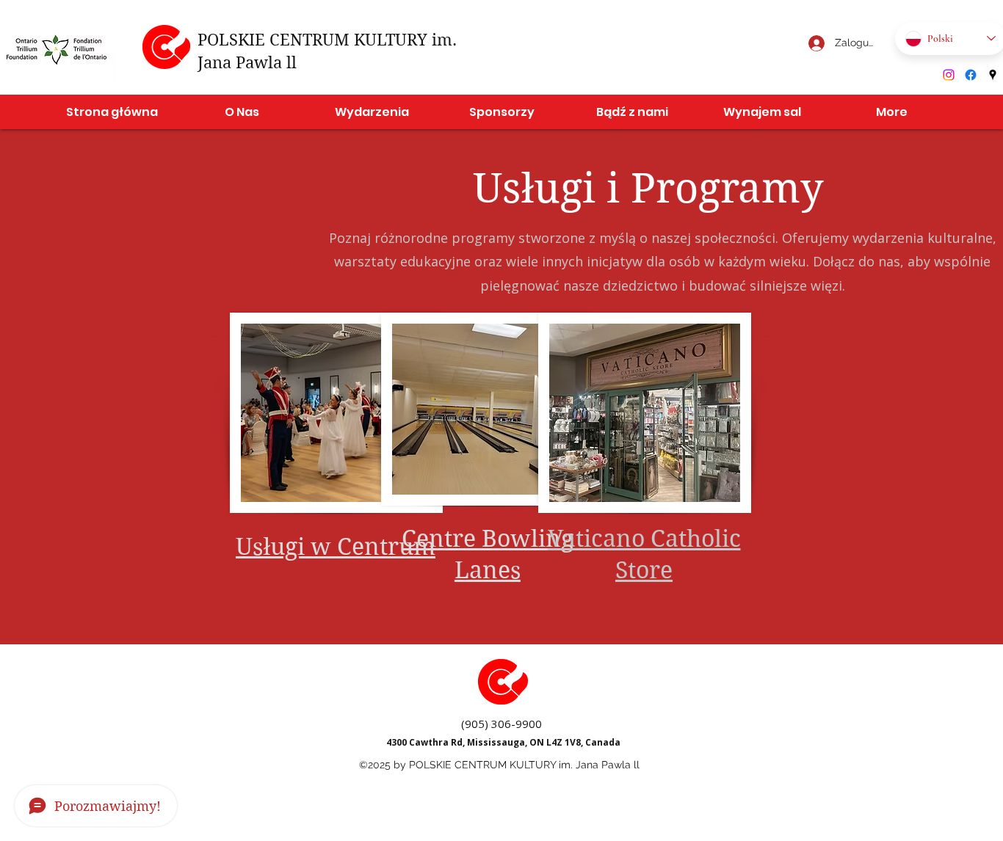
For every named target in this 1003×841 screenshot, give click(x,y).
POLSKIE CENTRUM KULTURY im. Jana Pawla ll (524, 765)
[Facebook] (970, 75)
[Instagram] (948, 75)
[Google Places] (992, 75)
